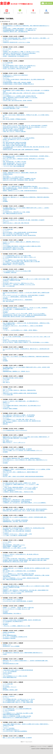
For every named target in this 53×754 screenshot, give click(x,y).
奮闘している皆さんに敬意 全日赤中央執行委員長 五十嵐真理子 (17, 737)
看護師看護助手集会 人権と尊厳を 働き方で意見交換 (15, 521)
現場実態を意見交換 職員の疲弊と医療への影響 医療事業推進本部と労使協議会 (21, 149)
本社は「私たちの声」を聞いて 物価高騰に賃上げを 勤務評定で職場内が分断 (20, 472)
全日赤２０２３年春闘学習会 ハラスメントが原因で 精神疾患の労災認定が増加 (21, 578)
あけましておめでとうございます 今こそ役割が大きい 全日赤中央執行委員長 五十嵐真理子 (23, 295)
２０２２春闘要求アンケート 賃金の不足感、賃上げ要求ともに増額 (18, 713)
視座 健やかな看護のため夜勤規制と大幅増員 (13, 130)
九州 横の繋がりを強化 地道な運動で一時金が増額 (14, 143)
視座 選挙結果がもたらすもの (9, 99)
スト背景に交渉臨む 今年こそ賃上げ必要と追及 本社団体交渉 (17, 531)
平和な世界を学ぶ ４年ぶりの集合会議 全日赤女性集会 (15, 520)
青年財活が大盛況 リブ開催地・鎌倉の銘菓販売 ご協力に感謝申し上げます (20, 28)
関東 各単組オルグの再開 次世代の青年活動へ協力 (14, 145)
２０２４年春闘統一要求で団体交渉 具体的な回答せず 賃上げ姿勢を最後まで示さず (22, 405)
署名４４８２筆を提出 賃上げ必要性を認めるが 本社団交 (16, 233)
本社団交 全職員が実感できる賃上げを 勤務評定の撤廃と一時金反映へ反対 (20, 172)
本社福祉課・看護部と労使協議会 (10, 408)
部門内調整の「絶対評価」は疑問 (10, 689)
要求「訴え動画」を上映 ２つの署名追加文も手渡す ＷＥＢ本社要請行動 (19, 570)
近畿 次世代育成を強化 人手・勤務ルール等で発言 (14, 161)
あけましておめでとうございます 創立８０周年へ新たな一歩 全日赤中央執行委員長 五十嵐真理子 (25, 125)
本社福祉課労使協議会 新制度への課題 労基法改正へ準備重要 (17, 82)
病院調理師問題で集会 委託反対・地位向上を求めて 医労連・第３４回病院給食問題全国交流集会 (24, 315)
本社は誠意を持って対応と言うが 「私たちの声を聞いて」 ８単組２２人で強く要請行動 (23, 325)
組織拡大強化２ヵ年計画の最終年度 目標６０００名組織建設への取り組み (19, 178)
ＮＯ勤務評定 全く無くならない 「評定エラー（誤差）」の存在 (17, 533)
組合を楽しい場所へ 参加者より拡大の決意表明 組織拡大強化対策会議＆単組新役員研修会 (23, 476)
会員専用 (50, 746)
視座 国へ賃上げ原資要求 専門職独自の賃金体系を (14, 119)
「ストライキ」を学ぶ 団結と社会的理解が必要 (13, 166)
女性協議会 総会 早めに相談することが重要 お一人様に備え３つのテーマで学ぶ (21, 51)
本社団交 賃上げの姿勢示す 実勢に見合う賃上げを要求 (15, 68)
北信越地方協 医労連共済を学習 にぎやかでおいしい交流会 (16, 42)
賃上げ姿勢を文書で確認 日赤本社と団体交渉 (13, 377)
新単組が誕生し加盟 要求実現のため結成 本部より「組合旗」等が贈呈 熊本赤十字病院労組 (23, 510)
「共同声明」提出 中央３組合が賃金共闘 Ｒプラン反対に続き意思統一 (19, 137)
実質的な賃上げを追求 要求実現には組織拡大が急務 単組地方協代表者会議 (20, 393)
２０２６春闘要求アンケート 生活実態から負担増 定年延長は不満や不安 (19, 96)
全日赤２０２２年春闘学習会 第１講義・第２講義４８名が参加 (17, 716)
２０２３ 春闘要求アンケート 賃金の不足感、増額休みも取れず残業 (18, 573)
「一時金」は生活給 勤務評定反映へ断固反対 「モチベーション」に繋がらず (20, 487)
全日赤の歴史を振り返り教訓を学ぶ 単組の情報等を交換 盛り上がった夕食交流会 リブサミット (24, 127)
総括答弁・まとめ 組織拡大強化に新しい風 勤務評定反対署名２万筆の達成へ (20, 186)
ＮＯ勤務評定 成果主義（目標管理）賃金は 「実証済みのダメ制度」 (18, 491)
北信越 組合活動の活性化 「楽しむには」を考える (14, 163)
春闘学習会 (5, 423)
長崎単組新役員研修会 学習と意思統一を (12, 613)
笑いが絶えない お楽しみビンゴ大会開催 (12, 593)
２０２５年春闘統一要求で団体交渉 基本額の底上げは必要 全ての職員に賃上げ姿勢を (22, 246)
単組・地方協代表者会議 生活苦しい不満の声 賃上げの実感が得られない (19, 65)
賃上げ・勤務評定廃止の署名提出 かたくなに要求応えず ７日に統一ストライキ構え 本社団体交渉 (25, 307)
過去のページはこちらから (26, 741)
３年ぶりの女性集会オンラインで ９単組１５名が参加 (15, 676)
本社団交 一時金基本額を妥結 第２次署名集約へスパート (16, 56)
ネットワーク (6, 40)
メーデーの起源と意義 (8, 62)
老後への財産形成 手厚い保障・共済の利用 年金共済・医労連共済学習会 (19, 235)
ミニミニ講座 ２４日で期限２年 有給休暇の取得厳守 (15, 535)
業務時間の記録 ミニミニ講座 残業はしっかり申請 (14, 547)
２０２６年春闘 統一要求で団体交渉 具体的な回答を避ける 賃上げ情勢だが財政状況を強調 (23, 79)
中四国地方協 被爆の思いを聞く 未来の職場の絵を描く (15, 31)
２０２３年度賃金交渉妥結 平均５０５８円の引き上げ (15, 430)
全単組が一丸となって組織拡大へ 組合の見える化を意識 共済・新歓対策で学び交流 (22, 420)
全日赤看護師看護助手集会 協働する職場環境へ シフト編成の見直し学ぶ (19, 30)
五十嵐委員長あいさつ (8, 555)
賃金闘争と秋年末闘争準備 (8, 632)
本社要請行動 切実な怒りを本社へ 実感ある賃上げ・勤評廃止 (17, 67)
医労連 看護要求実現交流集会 (9, 635)
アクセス (44, 746)
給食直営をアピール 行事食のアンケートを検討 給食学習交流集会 (18, 591)
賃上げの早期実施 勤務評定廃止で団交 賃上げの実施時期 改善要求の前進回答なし (22, 458)
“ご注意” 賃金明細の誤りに (9, 490)
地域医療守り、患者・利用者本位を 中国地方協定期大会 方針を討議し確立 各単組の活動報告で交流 (25, 590)
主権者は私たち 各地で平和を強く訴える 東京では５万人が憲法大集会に (19, 53)
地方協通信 (5, 201)
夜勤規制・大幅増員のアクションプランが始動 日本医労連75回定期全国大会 (20, 190)
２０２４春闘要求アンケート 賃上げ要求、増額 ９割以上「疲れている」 (19, 419)
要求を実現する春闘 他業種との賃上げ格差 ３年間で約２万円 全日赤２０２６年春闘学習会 (23, 93)
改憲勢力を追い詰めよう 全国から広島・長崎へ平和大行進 (16, 222)
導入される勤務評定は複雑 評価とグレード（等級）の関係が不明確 (18, 702)
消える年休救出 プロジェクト (9, 686)
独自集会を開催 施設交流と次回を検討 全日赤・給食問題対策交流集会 (19, 316)
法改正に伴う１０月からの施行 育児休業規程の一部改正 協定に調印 (18, 180)
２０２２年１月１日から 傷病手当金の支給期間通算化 (15, 731)
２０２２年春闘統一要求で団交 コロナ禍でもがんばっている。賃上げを (19, 699)
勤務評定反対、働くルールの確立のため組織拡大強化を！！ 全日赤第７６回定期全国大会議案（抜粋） (25, 660)
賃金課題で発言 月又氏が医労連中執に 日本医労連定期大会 (16, 501)
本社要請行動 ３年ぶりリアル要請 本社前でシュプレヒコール (17, 529)
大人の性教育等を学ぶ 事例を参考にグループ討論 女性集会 (16, 212)
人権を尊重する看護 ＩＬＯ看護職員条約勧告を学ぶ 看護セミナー (18, 309)
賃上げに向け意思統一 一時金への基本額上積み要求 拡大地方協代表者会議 (20, 232)
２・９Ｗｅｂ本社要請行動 (8, 710)
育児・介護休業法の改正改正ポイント (11, 729)
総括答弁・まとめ (7, 498)
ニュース (39, 746)
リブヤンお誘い (6, 379)
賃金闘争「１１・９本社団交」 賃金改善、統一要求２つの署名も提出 (18, 607)
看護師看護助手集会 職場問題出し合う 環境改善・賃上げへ (16, 371)
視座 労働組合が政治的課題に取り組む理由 (12, 213)
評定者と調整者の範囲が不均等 (9, 677)
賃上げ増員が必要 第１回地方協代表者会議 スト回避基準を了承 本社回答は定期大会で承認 (23, 528)
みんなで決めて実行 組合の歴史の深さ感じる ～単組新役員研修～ (18, 299)
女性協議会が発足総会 (8, 174)
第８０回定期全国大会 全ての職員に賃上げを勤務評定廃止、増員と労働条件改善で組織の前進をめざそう (26, 25)
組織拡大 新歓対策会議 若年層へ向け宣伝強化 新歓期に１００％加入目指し (20, 97)
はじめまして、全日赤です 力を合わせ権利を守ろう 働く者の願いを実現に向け (21, 554)
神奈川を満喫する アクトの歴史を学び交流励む (13, 177)
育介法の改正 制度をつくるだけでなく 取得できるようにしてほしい (18, 283)
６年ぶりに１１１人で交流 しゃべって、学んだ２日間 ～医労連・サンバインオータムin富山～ (24, 313)
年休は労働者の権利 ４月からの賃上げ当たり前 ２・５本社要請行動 (18, 416)
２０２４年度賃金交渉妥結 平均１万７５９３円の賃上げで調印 (17, 255)
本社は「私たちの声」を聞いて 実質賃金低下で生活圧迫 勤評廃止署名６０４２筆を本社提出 (23, 158)
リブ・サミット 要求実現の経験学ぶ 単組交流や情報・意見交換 (17, 296)
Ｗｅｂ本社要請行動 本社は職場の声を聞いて (13, 621)
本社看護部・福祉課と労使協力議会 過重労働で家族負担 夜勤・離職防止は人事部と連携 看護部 (24, 560)
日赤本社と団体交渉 (7, 673)
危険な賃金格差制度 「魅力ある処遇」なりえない (14, 544)
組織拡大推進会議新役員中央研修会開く (11, 714)
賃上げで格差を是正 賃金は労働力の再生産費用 (13, 263)
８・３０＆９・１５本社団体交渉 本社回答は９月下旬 (15, 636)
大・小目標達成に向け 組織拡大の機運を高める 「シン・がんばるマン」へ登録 (21, 484)
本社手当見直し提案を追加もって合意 (11, 108)
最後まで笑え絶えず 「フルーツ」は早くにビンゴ (14, 442)
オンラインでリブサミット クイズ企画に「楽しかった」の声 (16, 609)
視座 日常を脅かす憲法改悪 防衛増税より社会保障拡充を (16, 54)
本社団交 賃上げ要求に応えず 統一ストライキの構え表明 (16, 139)
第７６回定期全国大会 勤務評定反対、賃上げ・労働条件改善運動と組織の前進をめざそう (23, 652)
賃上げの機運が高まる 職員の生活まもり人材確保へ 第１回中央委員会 (19, 415)
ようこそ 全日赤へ (7, 388)
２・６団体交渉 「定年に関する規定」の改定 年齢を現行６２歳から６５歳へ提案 (21, 261)
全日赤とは (33, 746)
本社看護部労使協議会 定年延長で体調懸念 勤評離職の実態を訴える (18, 83)
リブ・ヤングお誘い (7, 48)
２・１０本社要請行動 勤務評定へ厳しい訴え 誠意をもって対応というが (19, 257)
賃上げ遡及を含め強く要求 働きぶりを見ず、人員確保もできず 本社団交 (19, 482)
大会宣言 (5, 27)
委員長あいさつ (6, 243)
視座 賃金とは (6, 382)
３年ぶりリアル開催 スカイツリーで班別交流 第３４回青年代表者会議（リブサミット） (23, 450)
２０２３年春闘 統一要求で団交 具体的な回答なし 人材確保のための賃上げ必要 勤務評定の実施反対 (26, 558)
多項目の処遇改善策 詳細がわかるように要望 (13, 247)
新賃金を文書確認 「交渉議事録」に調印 (12, 546)
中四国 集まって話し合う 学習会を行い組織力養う (14, 131)
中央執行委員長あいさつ (8, 76)
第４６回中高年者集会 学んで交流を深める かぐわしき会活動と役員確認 (19, 488)
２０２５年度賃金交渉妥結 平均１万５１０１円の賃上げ (15, 106)
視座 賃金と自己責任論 (8, 301)
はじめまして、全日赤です (8, 696)
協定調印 (5, 688)
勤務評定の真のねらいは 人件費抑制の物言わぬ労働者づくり (16, 717)
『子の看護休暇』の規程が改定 (9, 272)
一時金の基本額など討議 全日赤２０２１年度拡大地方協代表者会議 (18, 670)
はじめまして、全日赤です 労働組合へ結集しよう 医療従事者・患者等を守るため (21, 241)
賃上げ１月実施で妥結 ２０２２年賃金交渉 (12, 599)
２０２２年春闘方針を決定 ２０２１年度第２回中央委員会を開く (17, 708)
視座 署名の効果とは (8, 422)
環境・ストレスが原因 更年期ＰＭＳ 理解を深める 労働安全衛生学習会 (19, 390)
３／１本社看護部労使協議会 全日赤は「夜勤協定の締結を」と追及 (18, 700)
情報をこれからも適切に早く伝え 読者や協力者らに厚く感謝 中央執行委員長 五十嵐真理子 (23, 220)
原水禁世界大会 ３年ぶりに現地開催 (11, 646)
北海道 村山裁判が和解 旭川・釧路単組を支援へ (14, 164)
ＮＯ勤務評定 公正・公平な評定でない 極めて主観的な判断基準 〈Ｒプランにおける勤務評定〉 (24, 502)
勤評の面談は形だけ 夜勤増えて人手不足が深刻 (13, 249)
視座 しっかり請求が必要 (8, 286)
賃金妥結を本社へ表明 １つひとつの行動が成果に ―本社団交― (17, 128)
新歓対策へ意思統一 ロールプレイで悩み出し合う (14, 264)
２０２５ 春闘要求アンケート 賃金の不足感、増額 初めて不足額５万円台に (20, 260)
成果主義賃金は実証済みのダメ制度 (10, 663)
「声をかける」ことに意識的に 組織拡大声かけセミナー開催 (16, 625)
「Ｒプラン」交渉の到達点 (8, 728)
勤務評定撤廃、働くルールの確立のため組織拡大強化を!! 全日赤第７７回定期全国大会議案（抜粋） (25, 517)
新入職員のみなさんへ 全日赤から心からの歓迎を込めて (15, 75)
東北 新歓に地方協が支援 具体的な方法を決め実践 (14, 142)
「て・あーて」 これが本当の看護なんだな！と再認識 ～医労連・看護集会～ (20, 330)
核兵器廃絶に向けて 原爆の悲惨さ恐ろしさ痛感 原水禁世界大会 (17, 499)
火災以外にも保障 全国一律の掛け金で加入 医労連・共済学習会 (17, 100)
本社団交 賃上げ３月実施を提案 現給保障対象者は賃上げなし (17, 340)
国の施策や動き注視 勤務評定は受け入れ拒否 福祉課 (15, 561)
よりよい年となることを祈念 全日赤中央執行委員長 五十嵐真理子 (18, 601)
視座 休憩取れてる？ (8, 441)
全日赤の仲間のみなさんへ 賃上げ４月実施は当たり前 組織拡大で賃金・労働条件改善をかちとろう (25, 459)
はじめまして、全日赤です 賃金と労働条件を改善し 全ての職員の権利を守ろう (21, 401)
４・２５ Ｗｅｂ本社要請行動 (9, 671)
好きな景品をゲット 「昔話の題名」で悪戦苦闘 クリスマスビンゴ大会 (19, 284)
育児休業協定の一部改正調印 (9, 638)
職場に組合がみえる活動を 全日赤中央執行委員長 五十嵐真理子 (17, 448)
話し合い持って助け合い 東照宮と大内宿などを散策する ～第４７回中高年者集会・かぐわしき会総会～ (26, 342)
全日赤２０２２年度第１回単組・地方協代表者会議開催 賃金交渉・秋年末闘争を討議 (22, 619)
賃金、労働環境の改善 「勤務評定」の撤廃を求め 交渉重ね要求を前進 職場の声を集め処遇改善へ (25, 509)
